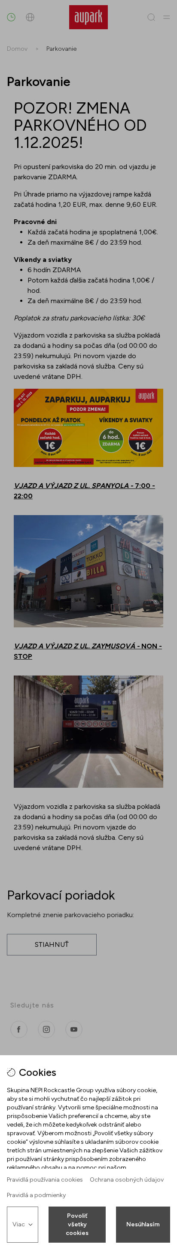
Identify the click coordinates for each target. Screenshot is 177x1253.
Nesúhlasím (143, 1224)
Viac (18, 1224)
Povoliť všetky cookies (77, 1224)
